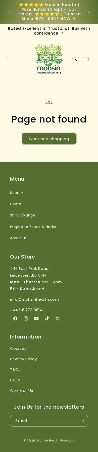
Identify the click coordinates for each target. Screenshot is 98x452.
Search (16, 192)
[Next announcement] (88, 11)
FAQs (15, 380)
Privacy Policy (23, 359)
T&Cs (15, 369)
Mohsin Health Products (55, 440)
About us (18, 238)
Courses (18, 348)
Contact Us (21, 390)
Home (15, 203)
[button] (10, 58)
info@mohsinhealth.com (34, 299)
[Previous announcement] (9, 11)
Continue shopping (49, 138)
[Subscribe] (82, 421)
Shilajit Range (22, 215)
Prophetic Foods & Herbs (33, 226)
